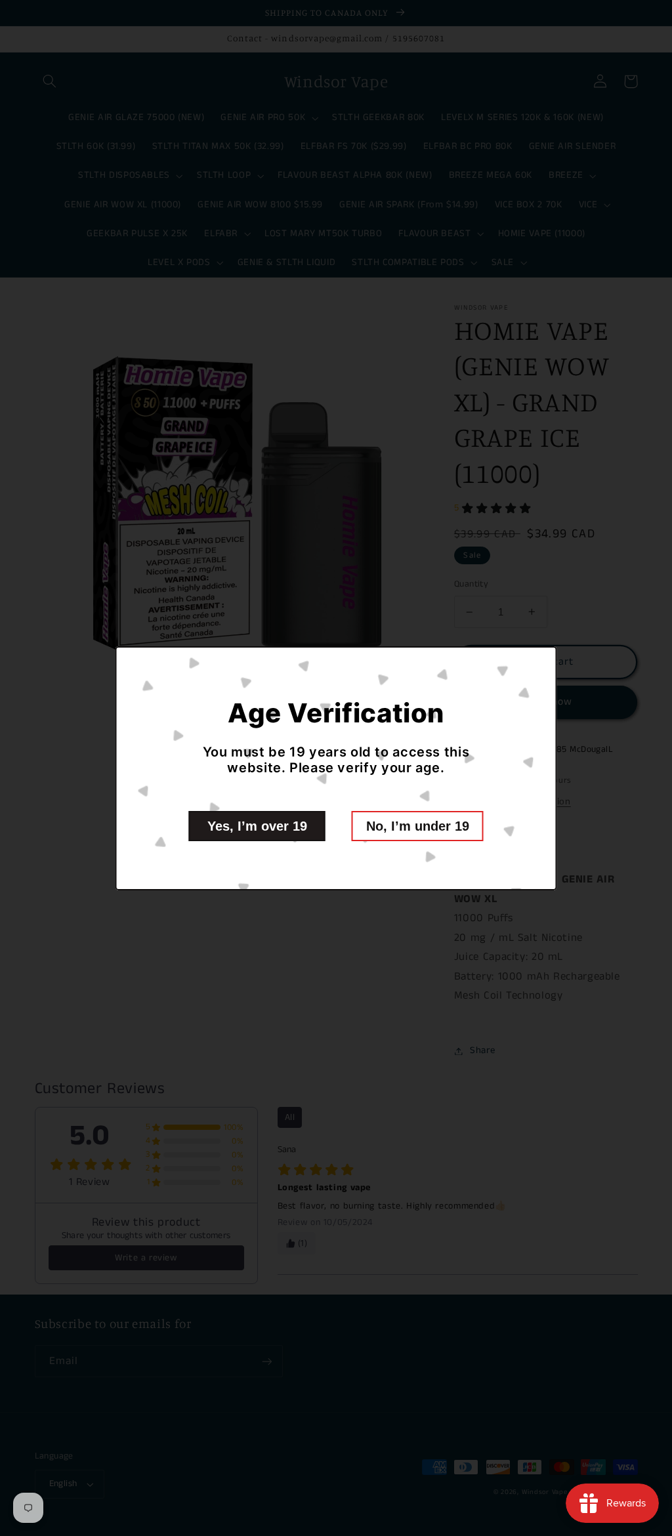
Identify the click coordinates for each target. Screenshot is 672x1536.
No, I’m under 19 (417, 826)
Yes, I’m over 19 (257, 826)
